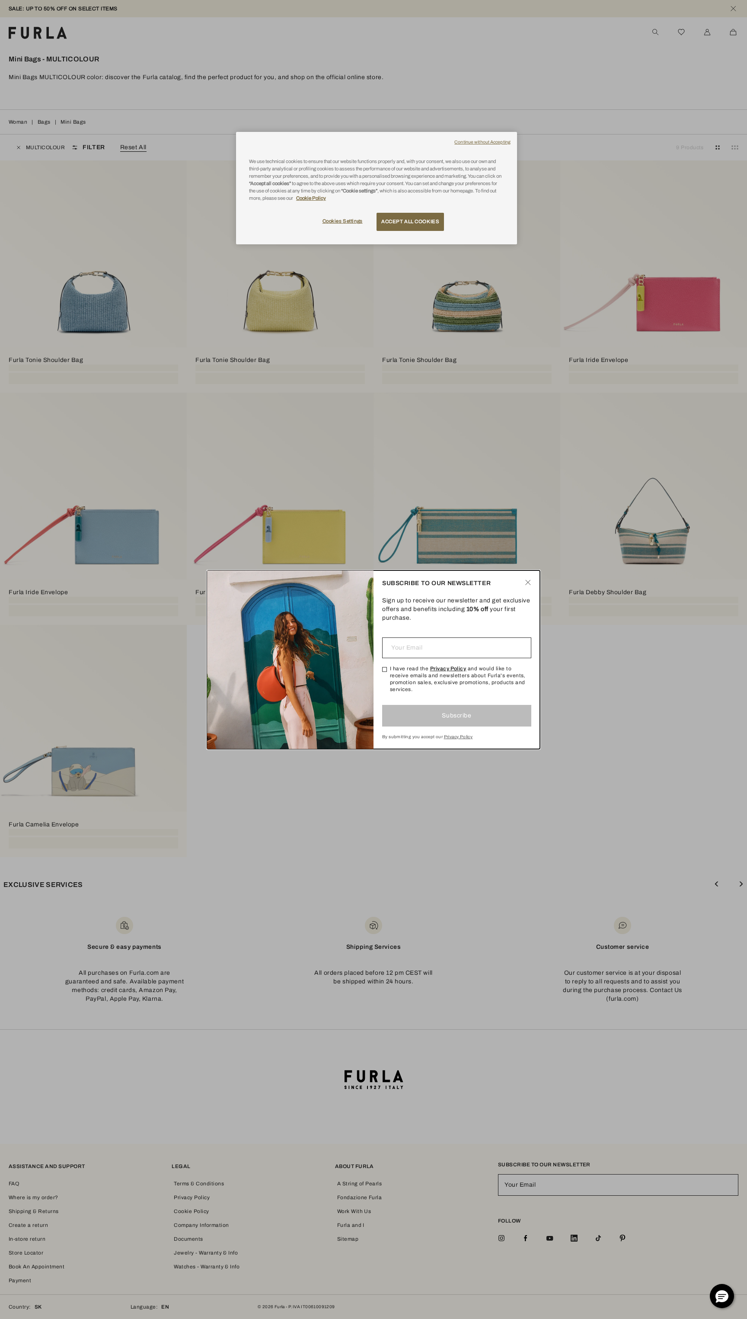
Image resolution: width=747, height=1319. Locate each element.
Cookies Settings (342, 221)
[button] (722, 1296)
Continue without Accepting (482, 142)
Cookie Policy (311, 198)
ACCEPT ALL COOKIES (410, 221)
